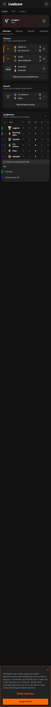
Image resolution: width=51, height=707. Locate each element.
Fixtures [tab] (19, 31)
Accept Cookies (25, 701)
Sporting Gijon (16, 133)
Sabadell (16, 156)
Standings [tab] (44, 31)
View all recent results (25, 104)
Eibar (14, 151)
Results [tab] (31, 31)
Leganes (16, 128)
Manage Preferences (25, 693)
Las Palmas (15, 145)
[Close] (47, 670)
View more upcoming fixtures (25, 77)
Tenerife (15, 139)
